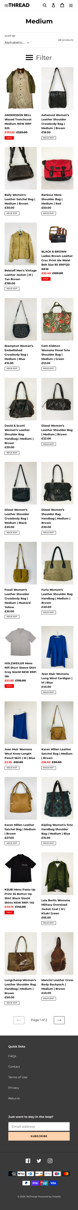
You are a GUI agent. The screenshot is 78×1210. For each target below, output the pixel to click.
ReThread (31, 1196)
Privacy (13, 1088)
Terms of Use (17, 1077)
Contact (14, 1066)
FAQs (12, 1056)
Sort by (10, 36)
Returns (14, 1098)
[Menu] (71, 5)
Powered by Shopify (49, 1196)
